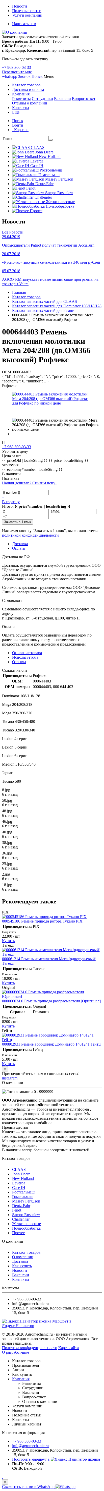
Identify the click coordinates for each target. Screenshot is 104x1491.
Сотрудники (42, 98)
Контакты (20, 107)
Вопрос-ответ (83, 98)
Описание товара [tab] (27, 653)
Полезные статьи (26, 11)
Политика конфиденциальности (29, 1348)
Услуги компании (27, 15)
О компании (22, 1257)
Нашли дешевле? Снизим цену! (29, 483)
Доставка (20, 1261)
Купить (8, 941)
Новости (19, 6)
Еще (15, 112)
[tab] (25, 657)
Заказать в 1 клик (17, 522)
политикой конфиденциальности (30, 535)
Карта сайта (68, 1348)
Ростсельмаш (23, 1192)
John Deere (21, 1174)
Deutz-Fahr (21, 1205)
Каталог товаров (26, 85)
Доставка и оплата (28, 89)
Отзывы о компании (29, 103)
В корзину (11, 502)
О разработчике (15, 1352)
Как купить (22, 1266)
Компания (21, 94)
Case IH (18, 1187)
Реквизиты (21, 98)
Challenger (21, 1219)
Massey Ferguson (26, 1201)
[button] (38, 76)
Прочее (18, 1233)
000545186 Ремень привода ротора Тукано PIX (42, 921)
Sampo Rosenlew (26, 1215)
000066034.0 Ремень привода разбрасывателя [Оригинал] (51, 1001)
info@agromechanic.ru (30, 1446)
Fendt (16, 1210)
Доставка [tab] (20, 544)
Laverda (18, 1183)
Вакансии (62, 98)
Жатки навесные (26, 1224)
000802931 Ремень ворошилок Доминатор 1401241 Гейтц (51, 1044)
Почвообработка (26, 1228)
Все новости (12, 232)
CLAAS (19, 1169)
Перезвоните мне (17, 72)
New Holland (23, 1178)
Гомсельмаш (22, 1196)
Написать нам (24, 24)
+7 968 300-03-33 (16, 67)
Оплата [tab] (18, 548)
